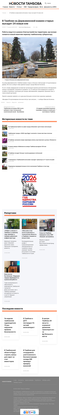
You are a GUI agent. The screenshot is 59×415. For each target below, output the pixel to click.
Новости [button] (12, 7)
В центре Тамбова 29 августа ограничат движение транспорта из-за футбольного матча (48, 327)
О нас (15, 380)
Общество (14, 102)
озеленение (20, 102)
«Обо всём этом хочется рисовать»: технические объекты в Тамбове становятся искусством (29, 234)
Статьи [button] (19, 7)
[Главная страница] (25, 3)
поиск (49, 3)
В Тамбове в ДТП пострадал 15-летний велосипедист (29, 323)
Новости (8, 102)
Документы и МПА (50, 7)
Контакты (21, 380)
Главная (5, 7)
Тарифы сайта (46, 380)
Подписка (38, 380)
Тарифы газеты (18, 382)
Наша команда (29, 380)
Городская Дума (33, 7)
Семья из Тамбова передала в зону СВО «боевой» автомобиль (46, 234)
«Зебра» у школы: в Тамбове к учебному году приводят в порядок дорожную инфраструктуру (11, 234)
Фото (41, 7)
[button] (29, 57)
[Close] (38, 409)
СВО (25, 7)
